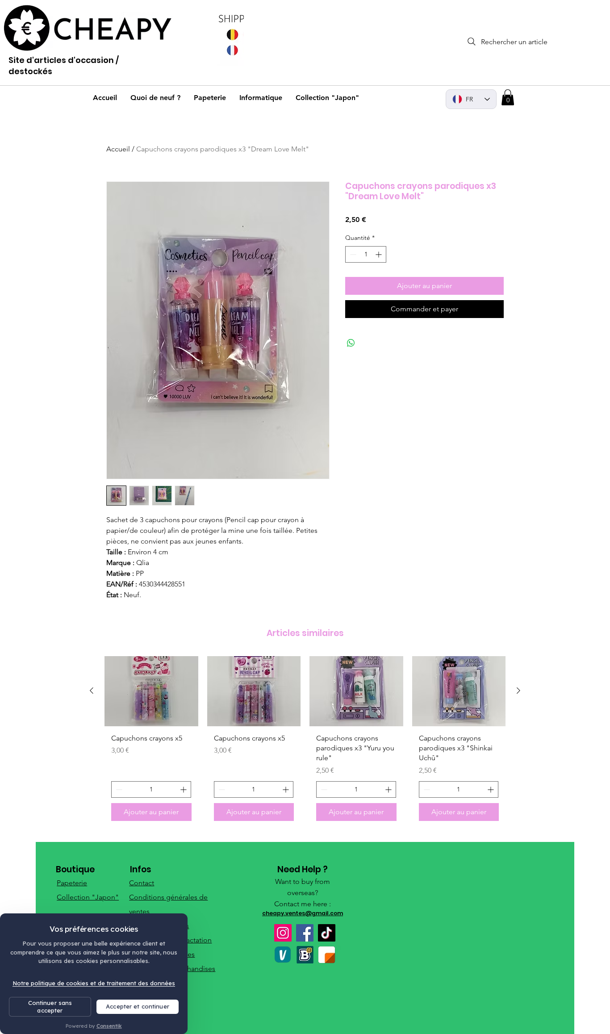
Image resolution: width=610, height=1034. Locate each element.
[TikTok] (326, 933)
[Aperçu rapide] (151, 691)
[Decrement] (352, 254)
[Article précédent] (91, 690)
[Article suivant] (518, 690)
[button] (507, 97)
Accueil (118, 149)
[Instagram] (283, 933)
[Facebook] (304, 933)
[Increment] (379, 254)
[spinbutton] (366, 254)
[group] (305, 742)
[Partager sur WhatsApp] (351, 343)
